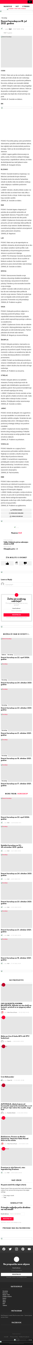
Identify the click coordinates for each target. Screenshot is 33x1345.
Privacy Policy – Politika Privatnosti (19, 1336)
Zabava (4, 654)
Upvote (7, 563)
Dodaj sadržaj (30, 1)
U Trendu (25, 6)
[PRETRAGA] (21, 2)
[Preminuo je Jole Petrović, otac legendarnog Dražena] (16, 1157)
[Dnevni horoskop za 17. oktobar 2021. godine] (16, 773)
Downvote (25, 563)
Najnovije (8, 6)
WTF (4, 1303)
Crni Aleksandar (7, 1077)
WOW (4, 1302)
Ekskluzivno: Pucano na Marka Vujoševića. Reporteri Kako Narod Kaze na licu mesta (14, 1138)
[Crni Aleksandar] (16, 1060)
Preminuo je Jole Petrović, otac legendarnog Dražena (13, 1168)
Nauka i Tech (6, 1294)
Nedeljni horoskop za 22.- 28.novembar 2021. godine (12, 846)
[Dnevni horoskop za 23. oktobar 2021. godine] (16, 697)
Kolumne (5, 1293)
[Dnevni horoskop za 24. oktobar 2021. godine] (16, 672)
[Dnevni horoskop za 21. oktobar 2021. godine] (16, 722)
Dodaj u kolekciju (17, 516)
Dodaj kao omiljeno (17, 513)
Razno (4, 1298)
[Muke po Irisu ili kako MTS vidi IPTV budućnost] (16, 1025)
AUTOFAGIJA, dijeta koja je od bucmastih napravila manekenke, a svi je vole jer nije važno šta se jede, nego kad (16, 1106)
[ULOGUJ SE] (24, 2)
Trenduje (3, 985)
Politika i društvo (7, 1296)
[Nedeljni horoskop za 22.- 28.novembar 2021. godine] (16, 834)
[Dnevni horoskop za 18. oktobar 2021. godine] (16, 748)
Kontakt (6, 1336)
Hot (17, 6)
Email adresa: (16, 608)
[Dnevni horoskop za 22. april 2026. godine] (16, 647)
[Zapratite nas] (18, 2)
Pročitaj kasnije (17, 510)
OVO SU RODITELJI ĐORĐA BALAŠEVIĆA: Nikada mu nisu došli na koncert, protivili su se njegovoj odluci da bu (16, 1006)
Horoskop (10, 654)
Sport (4, 1300)
